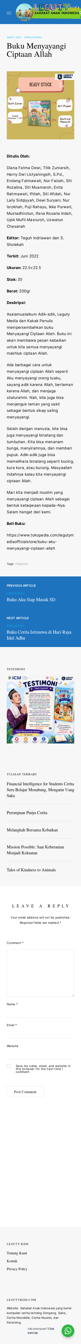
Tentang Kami (17, 1252)
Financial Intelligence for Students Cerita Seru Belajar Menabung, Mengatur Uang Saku (40, 789)
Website (13, 1046)
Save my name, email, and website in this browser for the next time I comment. (43, 1069)
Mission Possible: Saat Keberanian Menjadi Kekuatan (35, 849)
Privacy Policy (17, 1268)
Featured (22, 564)
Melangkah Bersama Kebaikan (32, 830)
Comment (15, 943)
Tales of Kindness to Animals (31, 869)
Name (12, 1004)
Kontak (12, 1260)
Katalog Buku (33, 37)
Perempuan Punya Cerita (27, 812)
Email (12, 1025)
